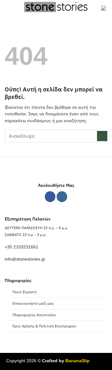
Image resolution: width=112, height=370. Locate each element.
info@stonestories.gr (25, 259)
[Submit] (102, 136)
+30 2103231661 (21, 247)
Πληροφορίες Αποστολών (34, 315)
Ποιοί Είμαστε (24, 292)
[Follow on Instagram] (62, 196)
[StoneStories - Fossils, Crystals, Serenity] (57, 7)
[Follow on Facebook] (50, 196)
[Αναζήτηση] (18, 8)
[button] (8, 9)
